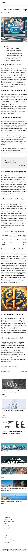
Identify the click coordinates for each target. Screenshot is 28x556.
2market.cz (3, 2)
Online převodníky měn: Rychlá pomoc (14, 55)
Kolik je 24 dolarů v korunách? (12, 48)
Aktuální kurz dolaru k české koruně (13, 50)
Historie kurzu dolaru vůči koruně (13, 58)
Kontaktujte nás (15, 366)
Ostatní (25, 371)
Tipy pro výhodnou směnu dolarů (13, 60)
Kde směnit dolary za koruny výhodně (14, 53)
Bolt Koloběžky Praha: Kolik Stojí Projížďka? (13, 464)
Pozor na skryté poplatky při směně (13, 57)
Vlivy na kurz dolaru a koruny (12, 52)
